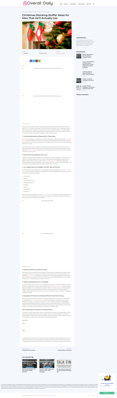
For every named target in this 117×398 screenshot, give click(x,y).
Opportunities (81, 4)
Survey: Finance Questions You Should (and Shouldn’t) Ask (64, 370)
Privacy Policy (42, 395)
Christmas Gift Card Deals (28, 350)
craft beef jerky (31, 275)
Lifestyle (66, 4)
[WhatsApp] (39, 61)
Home (61, 4)
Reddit (28, 128)
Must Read (88, 4)
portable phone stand (51, 160)
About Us (32, 395)
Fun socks (34, 300)
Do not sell (48, 395)
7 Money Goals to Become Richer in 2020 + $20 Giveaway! (46, 370)
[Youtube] (94, 395)
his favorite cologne (31, 150)
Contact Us (37, 395)
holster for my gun (47, 194)
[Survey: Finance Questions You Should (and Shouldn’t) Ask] (64, 363)
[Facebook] (31, 61)
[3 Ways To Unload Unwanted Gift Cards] (78, 80)
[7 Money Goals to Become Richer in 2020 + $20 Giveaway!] (46, 363)
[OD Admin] (23, 53)
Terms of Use (53, 395)
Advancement (73, 4)
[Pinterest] (36, 61)
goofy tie (41, 300)
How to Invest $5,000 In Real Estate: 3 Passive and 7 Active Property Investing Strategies (88, 64)
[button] (93, 4)
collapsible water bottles (56, 286)
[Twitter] (34, 61)
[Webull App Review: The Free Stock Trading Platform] (29, 363)
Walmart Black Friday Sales (65, 350)
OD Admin (26, 53)
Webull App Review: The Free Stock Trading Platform (28, 370)
